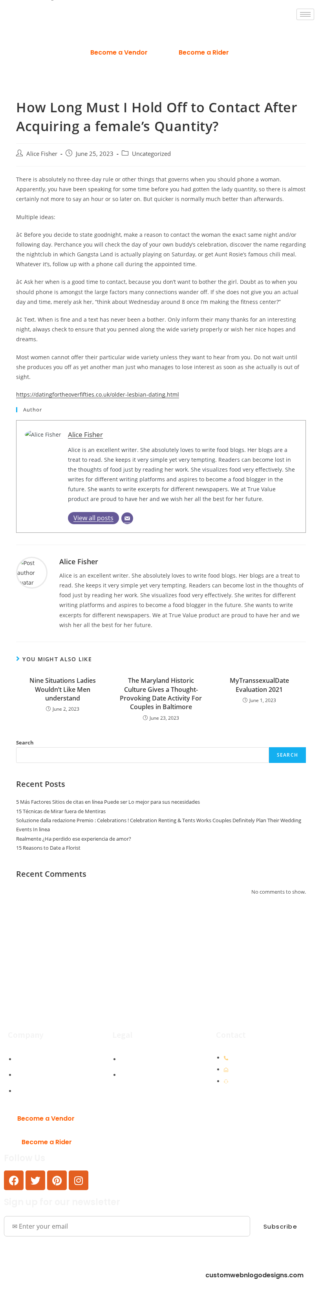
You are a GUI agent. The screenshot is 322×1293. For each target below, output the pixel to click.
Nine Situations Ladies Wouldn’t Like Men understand (62, 689)
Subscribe (280, 1226)
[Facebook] (14, 1180)
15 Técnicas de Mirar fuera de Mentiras (61, 811)
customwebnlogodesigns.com (254, 1275)
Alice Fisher (41, 153)
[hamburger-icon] (305, 14)
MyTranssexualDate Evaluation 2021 (259, 684)
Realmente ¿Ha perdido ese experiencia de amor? (73, 838)
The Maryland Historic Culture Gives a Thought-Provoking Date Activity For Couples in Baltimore (161, 693)
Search (25, 742)
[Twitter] (35, 1180)
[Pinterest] (57, 1180)
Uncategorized (151, 153)
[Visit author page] (32, 572)
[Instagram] (78, 1180)
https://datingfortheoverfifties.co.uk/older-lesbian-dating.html (97, 394)
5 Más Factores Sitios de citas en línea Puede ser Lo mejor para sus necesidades (108, 801)
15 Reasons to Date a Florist (48, 847)
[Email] (127, 518)
